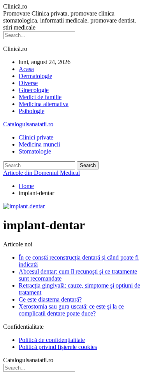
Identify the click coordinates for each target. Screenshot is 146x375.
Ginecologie (34, 90)
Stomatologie (35, 151)
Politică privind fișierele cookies (58, 347)
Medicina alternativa (44, 104)
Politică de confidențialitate (52, 340)
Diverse (28, 83)
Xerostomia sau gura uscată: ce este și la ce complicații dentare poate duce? (71, 310)
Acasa (26, 69)
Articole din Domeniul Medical (41, 172)
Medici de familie (40, 97)
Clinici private (36, 137)
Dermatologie (35, 76)
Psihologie (31, 111)
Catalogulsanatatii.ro (28, 124)
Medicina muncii (39, 144)
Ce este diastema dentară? (50, 299)
